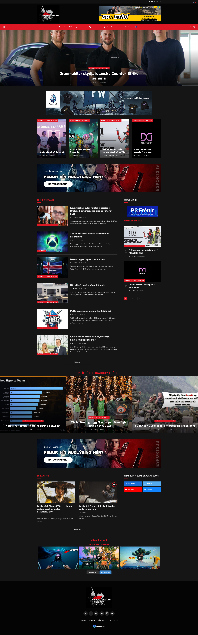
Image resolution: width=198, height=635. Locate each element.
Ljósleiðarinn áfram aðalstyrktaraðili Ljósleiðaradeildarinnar (90, 338)
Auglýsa (92, 620)
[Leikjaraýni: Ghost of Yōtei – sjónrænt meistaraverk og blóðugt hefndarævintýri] (56, 492)
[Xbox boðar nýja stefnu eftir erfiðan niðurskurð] (52, 241)
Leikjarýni (91, 27)
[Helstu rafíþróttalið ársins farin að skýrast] (33, 404)
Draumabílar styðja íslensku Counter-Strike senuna (99, 75)
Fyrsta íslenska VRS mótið (51, 152)
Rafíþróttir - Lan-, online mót (99, 68)
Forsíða (62, 27)
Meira (76, 362)
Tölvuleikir (41, 250)
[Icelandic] (136, 26)
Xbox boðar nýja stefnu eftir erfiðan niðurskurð (89, 235)
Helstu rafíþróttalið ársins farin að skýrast (33, 425)
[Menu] (4, 27)
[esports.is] (48, 14)
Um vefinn (114, 620)
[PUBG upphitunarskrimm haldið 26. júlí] (52, 319)
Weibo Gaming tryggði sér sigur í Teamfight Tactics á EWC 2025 (99, 423)
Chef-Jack (94, 83)
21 (139, 298)
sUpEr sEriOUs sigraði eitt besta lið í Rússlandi (165, 425)
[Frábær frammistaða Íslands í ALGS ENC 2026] (114, 138)
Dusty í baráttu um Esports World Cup (143, 150)
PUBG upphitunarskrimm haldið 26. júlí (90, 310)
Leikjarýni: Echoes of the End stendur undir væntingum (97, 507)
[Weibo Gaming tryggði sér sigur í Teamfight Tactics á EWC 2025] (99, 404)
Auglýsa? (104, 27)
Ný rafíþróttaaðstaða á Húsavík (87, 285)
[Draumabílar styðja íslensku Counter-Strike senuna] (99, 58)
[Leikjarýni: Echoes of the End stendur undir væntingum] (98, 492)
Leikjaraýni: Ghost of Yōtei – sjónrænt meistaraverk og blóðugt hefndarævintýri (55, 509)
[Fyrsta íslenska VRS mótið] (51, 138)
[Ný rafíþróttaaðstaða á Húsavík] (52, 293)
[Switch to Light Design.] (191, 27)
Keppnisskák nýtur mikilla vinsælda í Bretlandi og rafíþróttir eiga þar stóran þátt (91, 210)
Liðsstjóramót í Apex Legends (80, 150)
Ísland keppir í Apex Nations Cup (87, 259)
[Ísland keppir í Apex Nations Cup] (52, 267)
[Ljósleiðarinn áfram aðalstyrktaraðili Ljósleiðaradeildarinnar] (52, 345)
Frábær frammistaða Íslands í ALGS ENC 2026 (113, 150)
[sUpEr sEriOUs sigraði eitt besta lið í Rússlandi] (165, 404)
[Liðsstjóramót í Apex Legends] (83, 138)
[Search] (194, 27)
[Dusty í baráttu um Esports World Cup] (146, 138)
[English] (195, 3)
